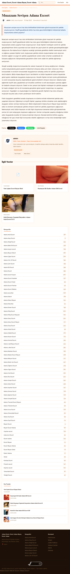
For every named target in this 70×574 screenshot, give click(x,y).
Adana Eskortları (35, 304)
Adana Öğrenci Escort (35, 365)
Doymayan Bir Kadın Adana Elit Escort (50, 188)
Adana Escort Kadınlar (35, 278)
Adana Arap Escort (35, 238)
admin (15, 138)
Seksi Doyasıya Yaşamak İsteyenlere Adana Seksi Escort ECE (17, 218)
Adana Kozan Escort (35, 336)
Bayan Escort (35, 424)
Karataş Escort (35, 460)
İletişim (50, 540)
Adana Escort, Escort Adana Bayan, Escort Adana (19, 2)
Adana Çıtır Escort (35, 263)
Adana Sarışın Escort (35, 380)
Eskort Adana (35, 453)
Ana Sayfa (61, 2)
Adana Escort (13, 7)
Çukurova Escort (35, 435)
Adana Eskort (35, 296)
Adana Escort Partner (35, 285)
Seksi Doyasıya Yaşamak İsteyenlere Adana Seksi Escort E (26, 503)
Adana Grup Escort (35, 325)
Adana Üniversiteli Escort (35, 413)
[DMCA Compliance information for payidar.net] (35, 564)
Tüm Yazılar (17, 153)
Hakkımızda (51, 537)
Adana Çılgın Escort (35, 256)
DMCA (50, 548)
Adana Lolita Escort (35, 347)
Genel (35, 457)
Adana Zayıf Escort (35, 420)
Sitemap (50, 550)
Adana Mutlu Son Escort (35, 362)
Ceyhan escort (35, 431)
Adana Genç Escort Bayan (35, 322)
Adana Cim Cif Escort (35, 260)
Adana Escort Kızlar (35, 282)
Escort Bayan (35, 442)
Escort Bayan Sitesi (35, 449)
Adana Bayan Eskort (35, 253)
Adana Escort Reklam (35, 289)
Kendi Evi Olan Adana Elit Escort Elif (20, 510)
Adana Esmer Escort (35, 307)
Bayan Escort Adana (35, 427)
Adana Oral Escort (35, 373)
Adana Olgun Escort (35, 369)
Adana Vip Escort (35, 417)
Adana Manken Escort (35, 351)
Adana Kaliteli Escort (35, 333)
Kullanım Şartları (53, 545)
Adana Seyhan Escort (35, 387)
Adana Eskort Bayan (35, 300)
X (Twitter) (11, 128)
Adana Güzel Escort (35, 329)
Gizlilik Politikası (52, 542)
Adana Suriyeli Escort (35, 398)
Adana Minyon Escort (35, 358)
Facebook (21, 128)
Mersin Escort (14, 571)
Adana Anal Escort (35, 234)
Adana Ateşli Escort (35, 242)
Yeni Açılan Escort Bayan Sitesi (13, 188)
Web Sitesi (27, 153)
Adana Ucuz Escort (35, 409)
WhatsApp (30, 128)
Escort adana (35, 438)
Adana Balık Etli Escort (35, 245)
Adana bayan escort (35, 249)
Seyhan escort (35, 468)
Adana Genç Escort (35, 318)
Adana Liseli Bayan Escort (35, 344)
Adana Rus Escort (35, 376)
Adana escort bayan (35, 274)
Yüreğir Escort (35, 475)
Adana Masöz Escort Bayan (35, 355)
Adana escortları (35, 293)
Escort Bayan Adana (35, 446)
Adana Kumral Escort (35, 340)
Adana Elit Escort (35, 267)
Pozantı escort (35, 464)
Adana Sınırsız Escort (35, 391)
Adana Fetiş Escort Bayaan (35, 315)
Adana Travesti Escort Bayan (35, 402)
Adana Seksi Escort (35, 384)
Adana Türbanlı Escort (35, 406)
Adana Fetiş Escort (35, 311)
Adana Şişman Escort (35, 395)
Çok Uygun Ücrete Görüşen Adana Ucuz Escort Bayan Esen (27, 518)
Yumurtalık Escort (35, 471)
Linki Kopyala (41, 128)
